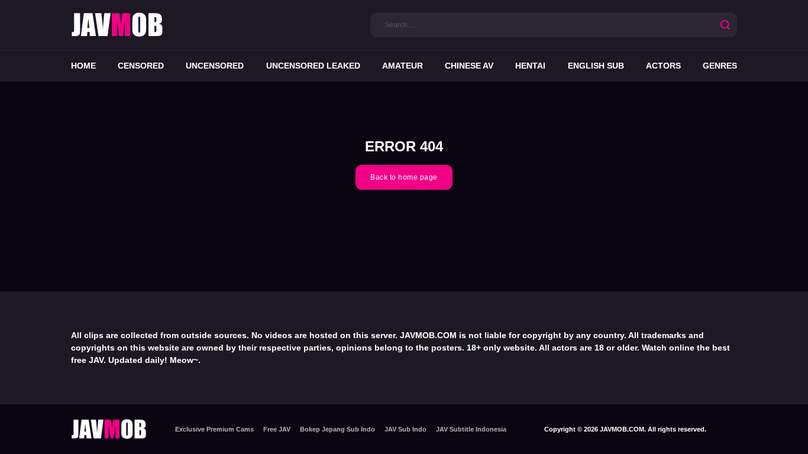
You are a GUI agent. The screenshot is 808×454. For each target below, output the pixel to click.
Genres (720, 65)
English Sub (596, 65)
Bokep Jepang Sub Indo (337, 429)
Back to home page (404, 177)
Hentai (530, 65)
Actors (663, 65)
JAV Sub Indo (405, 429)
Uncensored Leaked (313, 65)
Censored (141, 65)
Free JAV (276, 429)
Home (83, 65)
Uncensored (215, 65)
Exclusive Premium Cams (214, 429)
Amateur (402, 65)
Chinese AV (469, 65)
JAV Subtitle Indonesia (471, 429)
